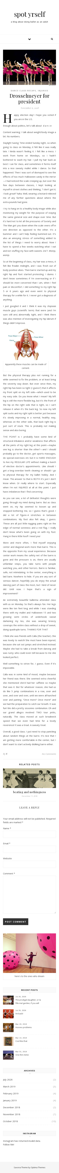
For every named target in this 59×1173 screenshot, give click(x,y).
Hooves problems (23, 1027)
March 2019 (9, 1086)
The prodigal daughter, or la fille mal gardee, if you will (28, 1001)
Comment (9, 873)
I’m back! (19, 1013)
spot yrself (29, 14)
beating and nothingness (29, 792)
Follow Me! (8, 1144)
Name (7, 828)
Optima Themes (38, 1167)
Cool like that (21, 1041)
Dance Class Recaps (23, 90)
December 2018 (11, 1107)
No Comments (49, 753)
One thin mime (22, 1054)
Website (7, 858)
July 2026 (8, 1079)
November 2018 (11, 1114)
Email (6, 843)
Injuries (43, 90)
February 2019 (10, 1093)
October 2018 (10, 1121)
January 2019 (10, 1100)
